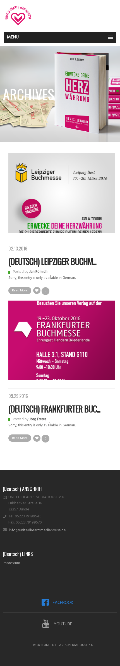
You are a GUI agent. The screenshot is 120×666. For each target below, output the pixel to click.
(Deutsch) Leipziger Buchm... (52, 261)
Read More (20, 290)
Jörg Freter (37, 419)
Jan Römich (38, 272)
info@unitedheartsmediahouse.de (37, 530)
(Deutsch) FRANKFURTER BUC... (54, 408)
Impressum (11, 563)
